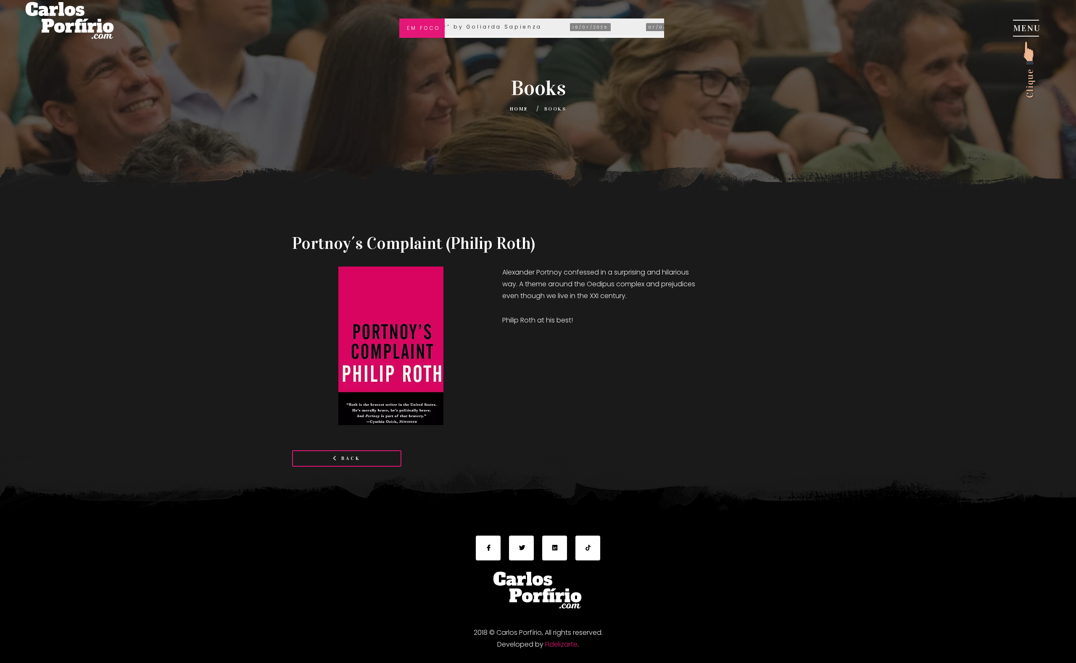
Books (555, 109)
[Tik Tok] (587, 548)
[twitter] (521, 548)
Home (519, 109)
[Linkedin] (554, 548)
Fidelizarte (561, 644)
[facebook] (488, 548)
